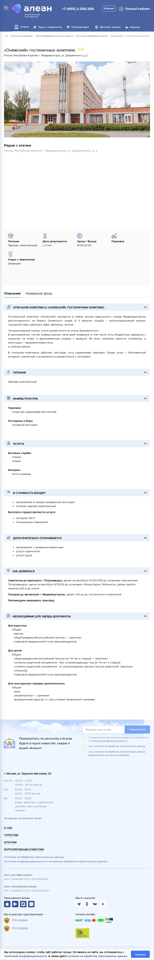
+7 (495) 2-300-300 (78, 9)
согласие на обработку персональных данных (97, 956)
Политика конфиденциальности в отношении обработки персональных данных (56, 861)
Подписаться (137, 729)
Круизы (135, 27)
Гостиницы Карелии (21, 36)
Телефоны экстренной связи (23, 818)
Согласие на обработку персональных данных (34, 857)
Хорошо (140, 954)
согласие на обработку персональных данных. (120, 746)
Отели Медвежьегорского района (54, 36)
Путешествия (80, 27)
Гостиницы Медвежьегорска (91, 36)
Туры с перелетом (50, 27)
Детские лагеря (110, 27)
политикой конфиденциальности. (109, 741)
